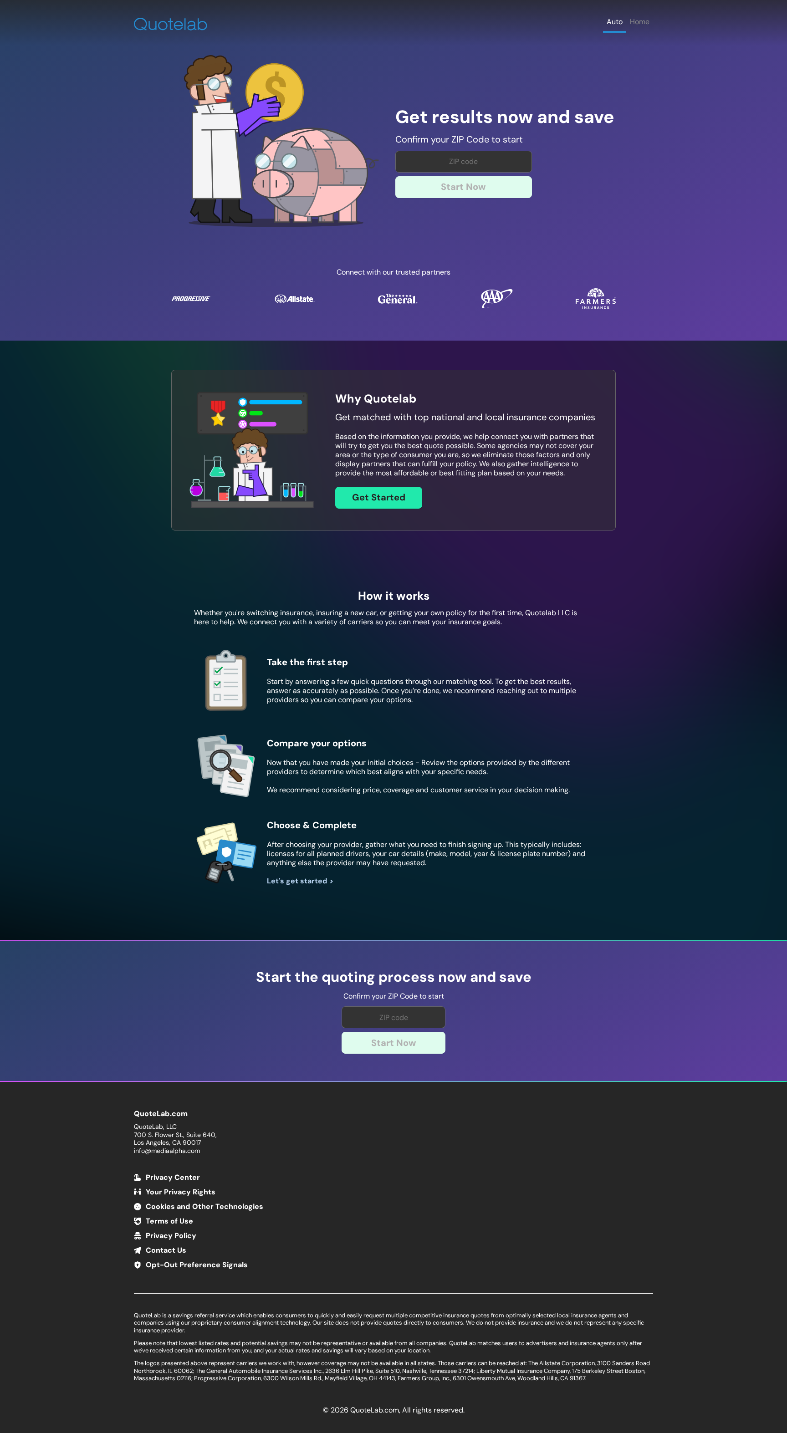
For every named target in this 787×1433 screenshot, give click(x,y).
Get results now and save (504, 117)
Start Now (463, 187)
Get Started (378, 497)
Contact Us (166, 1250)
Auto (615, 21)
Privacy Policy (171, 1235)
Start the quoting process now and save (393, 977)
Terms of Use (169, 1221)
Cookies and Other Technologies (204, 1206)
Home (639, 21)
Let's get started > (300, 881)
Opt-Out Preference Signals (197, 1265)
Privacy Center (173, 1177)
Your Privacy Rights (180, 1192)
